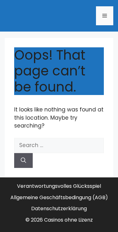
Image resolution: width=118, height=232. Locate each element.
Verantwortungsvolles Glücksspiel (59, 186)
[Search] (23, 160)
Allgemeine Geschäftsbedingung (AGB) (59, 197)
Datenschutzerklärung (59, 208)
